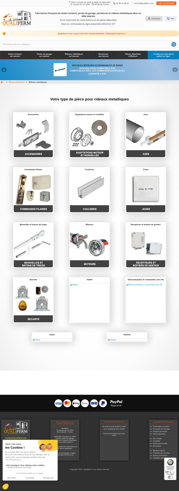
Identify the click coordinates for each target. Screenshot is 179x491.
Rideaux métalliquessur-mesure (74, 55)
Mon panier (157, 446)
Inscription (156, 441)
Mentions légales (159, 451)
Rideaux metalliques (38, 82)
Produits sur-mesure (160, 431)
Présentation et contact (161, 426)
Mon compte (157, 438)
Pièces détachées (159, 434)
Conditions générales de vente (164, 458)
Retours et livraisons (160, 455)
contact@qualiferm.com (144, 3)
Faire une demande (166, 3)
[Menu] (174, 459)
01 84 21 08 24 (122, 3)
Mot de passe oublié (160, 443)
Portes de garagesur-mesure (44, 55)
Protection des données (161, 453)
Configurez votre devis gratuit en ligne (163, 55)
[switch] (170, 477)
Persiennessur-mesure (103, 55)
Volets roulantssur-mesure (15, 55)
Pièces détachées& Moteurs (133, 55)
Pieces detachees (17, 82)
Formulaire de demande (161, 429)
